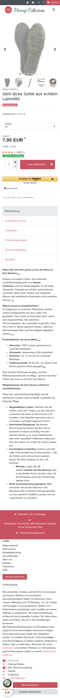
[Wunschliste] (43, 2)
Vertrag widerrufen (14, 576)
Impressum (8, 566)
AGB (4, 570)
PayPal (11, 671)
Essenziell (13, 660)
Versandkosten (27, 197)
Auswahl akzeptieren (30, 691)
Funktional (13, 674)
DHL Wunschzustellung (20, 667)
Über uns (7, 559)
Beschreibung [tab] (12, 211)
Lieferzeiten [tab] (11, 230)
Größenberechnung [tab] (15, 220)
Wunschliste (11, 188)
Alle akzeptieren (30, 685)
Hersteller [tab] (10, 259)
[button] (30, 180)
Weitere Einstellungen (14, 678)
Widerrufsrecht (10, 545)
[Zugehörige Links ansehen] (18, 273)
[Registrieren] (33, 2)
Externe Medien (16, 664)
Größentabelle (10, 584)
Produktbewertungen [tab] (16, 240)
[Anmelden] (28, 2)
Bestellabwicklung (11, 552)
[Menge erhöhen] (15, 162)
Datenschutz (9, 549)
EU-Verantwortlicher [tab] (15, 250)
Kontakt (6, 563)
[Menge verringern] (15, 167)
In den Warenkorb (36, 164)
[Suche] (38, 2)
